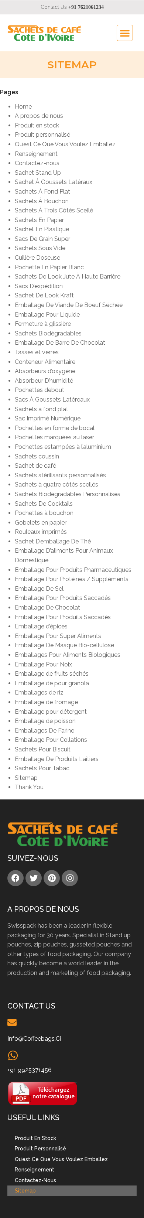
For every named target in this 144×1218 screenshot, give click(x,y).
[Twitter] (33, 878)
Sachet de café (35, 465)
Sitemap (26, 777)
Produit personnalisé (42, 134)
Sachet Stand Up (38, 172)
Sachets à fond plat (41, 409)
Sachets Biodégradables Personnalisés (67, 494)
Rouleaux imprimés (41, 531)
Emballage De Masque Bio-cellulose (64, 645)
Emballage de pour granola (52, 683)
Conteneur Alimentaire (45, 361)
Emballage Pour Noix (43, 664)
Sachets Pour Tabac (42, 768)
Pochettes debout (39, 389)
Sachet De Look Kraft (44, 295)
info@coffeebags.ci (34, 1038)
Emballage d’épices (41, 626)
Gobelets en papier (40, 522)
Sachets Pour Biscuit (43, 749)
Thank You (29, 787)
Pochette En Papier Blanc (49, 267)
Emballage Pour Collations (51, 739)
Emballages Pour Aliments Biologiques (67, 654)
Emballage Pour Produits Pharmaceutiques (73, 569)
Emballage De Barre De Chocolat (60, 342)
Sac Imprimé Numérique (47, 418)
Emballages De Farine (44, 730)
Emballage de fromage (46, 702)
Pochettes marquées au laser (54, 437)
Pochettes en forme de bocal (55, 427)
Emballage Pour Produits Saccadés (63, 597)
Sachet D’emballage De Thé (53, 541)
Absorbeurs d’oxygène (45, 371)
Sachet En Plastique (42, 229)
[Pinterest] (52, 878)
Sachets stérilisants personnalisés (60, 475)
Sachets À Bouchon (42, 201)
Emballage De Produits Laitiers (57, 758)
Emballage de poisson (45, 720)
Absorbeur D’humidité (44, 380)
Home (23, 106)
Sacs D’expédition (39, 286)
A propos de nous (39, 115)
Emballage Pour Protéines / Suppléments (71, 579)
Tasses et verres (37, 352)
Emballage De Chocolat (47, 607)
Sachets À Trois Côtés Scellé (54, 210)
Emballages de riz (39, 692)
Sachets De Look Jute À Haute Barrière (67, 276)
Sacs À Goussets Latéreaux (52, 399)
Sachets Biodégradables (48, 333)
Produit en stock (37, 125)
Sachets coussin (37, 456)
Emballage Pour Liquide (47, 314)
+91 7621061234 (86, 7)
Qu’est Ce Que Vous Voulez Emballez (65, 144)
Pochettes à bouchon (44, 512)
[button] (125, 33)
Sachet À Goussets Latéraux (53, 181)
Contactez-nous (37, 163)
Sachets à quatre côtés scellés (56, 484)
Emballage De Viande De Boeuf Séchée (69, 304)
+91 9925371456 (29, 1070)
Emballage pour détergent (51, 711)
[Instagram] (70, 878)
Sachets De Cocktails (44, 503)
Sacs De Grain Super (42, 238)
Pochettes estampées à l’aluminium (63, 446)
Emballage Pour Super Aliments (58, 635)
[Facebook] (15, 878)
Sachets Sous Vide (40, 248)
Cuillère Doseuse (37, 257)
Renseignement (36, 153)
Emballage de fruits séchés (52, 673)
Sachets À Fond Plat (42, 191)
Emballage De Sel (39, 588)
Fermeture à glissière (43, 323)
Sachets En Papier (39, 220)
